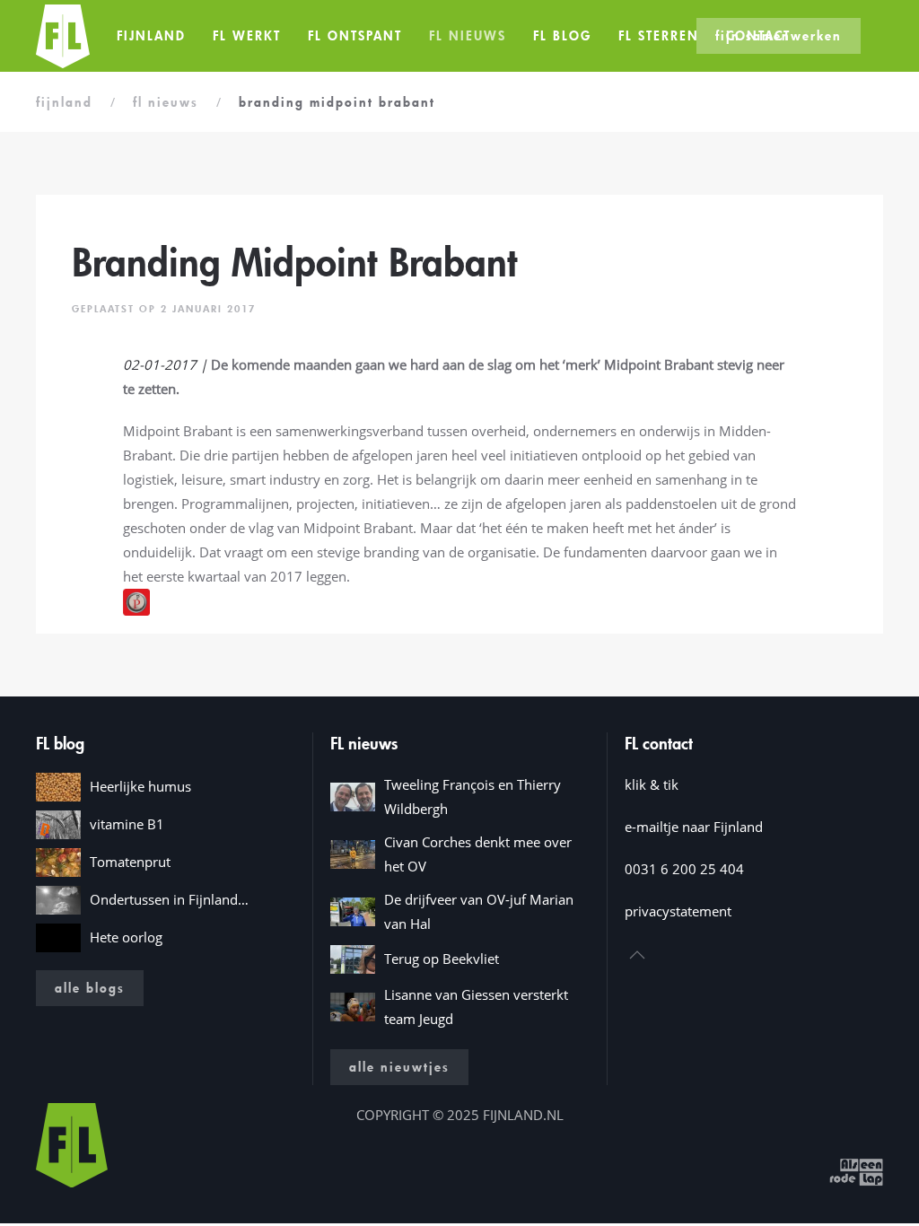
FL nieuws (467, 35)
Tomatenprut (130, 862)
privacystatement (678, 911)
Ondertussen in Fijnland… (169, 899)
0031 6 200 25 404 (684, 869)
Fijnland (151, 35)
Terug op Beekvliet (441, 959)
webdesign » (786, 1169)
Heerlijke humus (140, 786)
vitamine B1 (127, 824)
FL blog (562, 35)
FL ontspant (355, 35)
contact (758, 35)
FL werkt (247, 35)
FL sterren (658, 35)
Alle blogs (90, 987)
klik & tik (651, 784)
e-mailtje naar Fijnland (694, 827)
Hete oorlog (126, 937)
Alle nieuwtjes (399, 1066)
